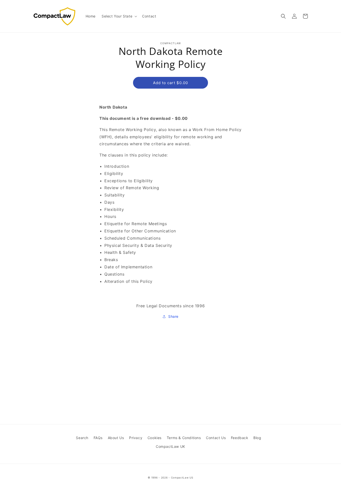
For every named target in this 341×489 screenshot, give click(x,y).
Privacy (135, 438)
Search (82, 438)
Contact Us (216, 438)
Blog (257, 438)
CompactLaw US (182, 477)
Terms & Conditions (184, 438)
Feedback (239, 438)
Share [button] (173, 316)
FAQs (98, 438)
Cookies (155, 438)
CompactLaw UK (170, 446)
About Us (116, 438)
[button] (119, 16)
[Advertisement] (170, 358)
